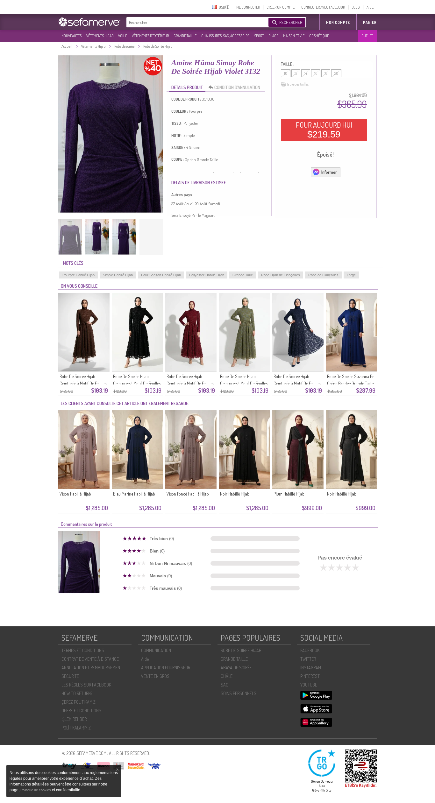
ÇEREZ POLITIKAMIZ (78, 702)
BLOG (356, 7)
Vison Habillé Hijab (75, 494)
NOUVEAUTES (71, 35)
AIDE (370, 7)
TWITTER (308, 659)
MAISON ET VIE (293, 35)
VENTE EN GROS (155, 676)
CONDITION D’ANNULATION (237, 87)
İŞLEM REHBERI (74, 719)
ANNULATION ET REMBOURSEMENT (91, 667)
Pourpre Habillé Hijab (78, 275)
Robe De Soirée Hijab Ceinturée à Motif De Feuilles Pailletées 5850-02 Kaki (243, 383)
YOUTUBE (308, 684)
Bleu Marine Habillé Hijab (134, 494)
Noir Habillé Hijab (234, 494)
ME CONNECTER (248, 7)
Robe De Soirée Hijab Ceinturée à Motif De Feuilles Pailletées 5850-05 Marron (83, 383)
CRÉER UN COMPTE (281, 7)
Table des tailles (298, 84)
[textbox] (195, 22)
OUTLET (367, 35)
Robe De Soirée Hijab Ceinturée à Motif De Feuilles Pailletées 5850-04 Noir (136, 383)
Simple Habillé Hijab (118, 275)
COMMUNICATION (156, 650)
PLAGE (273, 35)
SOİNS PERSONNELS (238, 693)
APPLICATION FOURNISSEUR (165, 667)
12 (296, 73)
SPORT (259, 35)
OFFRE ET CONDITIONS (81, 710)
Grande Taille (242, 275)
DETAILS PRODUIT (187, 87)
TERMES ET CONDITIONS (82, 650)
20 (336, 73)
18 (325, 73)
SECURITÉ (70, 676)
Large (351, 275)
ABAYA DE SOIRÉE (236, 667)
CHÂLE (226, 676)
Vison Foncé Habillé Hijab (188, 494)
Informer (329, 172)
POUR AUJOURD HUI (324, 129)
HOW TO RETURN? (76, 693)
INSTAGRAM (310, 667)
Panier (370, 22)
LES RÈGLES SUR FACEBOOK (86, 684)
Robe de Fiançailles (323, 275)
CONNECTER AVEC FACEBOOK (323, 7)
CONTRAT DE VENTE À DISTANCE (90, 659)
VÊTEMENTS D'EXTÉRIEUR (150, 35)
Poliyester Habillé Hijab (206, 275)
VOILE (122, 35)
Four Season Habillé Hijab (161, 275)
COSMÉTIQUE (319, 35)
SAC (224, 684)
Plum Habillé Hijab (289, 494)
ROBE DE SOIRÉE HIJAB (241, 650)
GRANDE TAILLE (185, 35)
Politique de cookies (36, 790)
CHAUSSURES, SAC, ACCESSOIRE (225, 35)
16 (315, 73)
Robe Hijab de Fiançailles (280, 275)
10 (285, 73)
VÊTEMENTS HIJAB (99, 35)
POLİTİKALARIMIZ (76, 727)
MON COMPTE (338, 22)
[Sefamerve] (90, 22)
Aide (145, 659)
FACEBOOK (309, 650)
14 (305, 73)
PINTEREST (310, 676)
